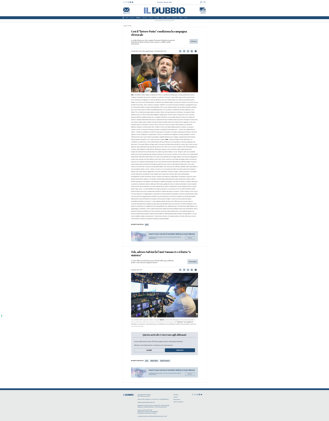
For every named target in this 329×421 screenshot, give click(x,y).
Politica (129, 25)
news (146, 224)
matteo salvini (154, 360)
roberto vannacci (165, 360)
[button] (201, 2)
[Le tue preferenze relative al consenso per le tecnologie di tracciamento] (1, 315)
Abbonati (203, 13)
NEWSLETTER (126, 12)
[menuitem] (127, 17)
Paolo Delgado (193, 261)
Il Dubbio (125, 25)
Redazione (194, 41)
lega (146, 360)
